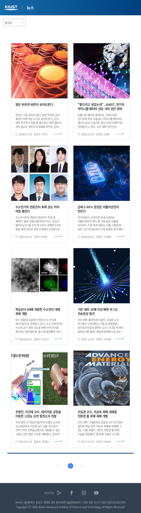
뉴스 (30, 7)
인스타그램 (84, 493)
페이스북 (71, 493)
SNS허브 (49, 493)
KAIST (11, 8)
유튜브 (96, 493)
